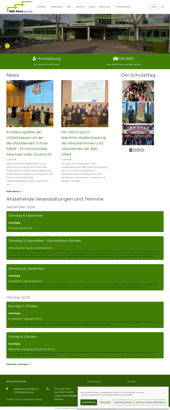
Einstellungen (123, 402)
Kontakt (132, 381)
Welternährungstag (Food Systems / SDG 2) (31, 349)
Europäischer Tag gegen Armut (25, 318)
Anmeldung (49, 58)
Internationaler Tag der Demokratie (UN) (30, 248)
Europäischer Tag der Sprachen (25, 281)
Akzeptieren (89, 402)
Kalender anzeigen (17, 364)
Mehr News (13, 191)
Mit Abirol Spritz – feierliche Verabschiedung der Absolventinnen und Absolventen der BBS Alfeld (83, 143)
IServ (154, 7)
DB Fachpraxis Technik (20, 228)
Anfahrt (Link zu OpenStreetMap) (24, 399)
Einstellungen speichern (150, 402)
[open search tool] (162, 7)
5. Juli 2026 (11, 159)
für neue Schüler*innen (47, 64)
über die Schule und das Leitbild (123, 64)
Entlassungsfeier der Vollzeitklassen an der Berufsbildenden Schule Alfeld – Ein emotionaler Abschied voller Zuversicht (29, 143)
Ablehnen (105, 402)
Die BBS (126, 58)
